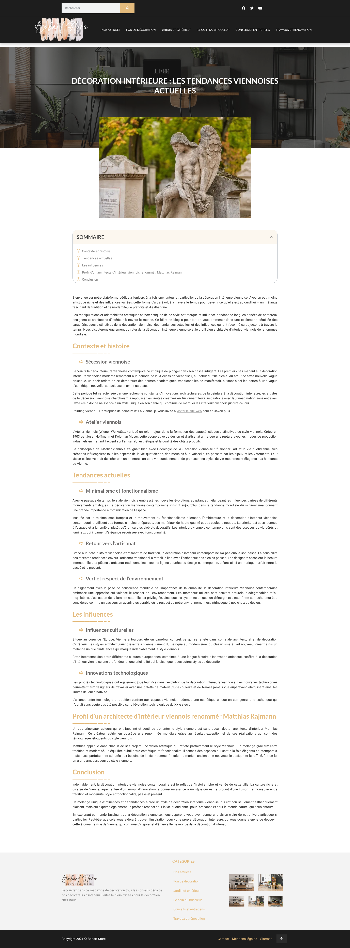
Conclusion (90, 279)
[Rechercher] (127, 8)
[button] (271, 237)
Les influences (92, 265)
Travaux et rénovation (294, 29)
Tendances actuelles (97, 258)
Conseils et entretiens (253, 29)
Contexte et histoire (96, 251)
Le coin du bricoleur (213, 29)
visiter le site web (189, 411)
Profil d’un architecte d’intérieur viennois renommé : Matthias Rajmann (133, 272)
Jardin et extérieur (176, 29)
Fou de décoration (141, 29)
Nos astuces (110, 29)
